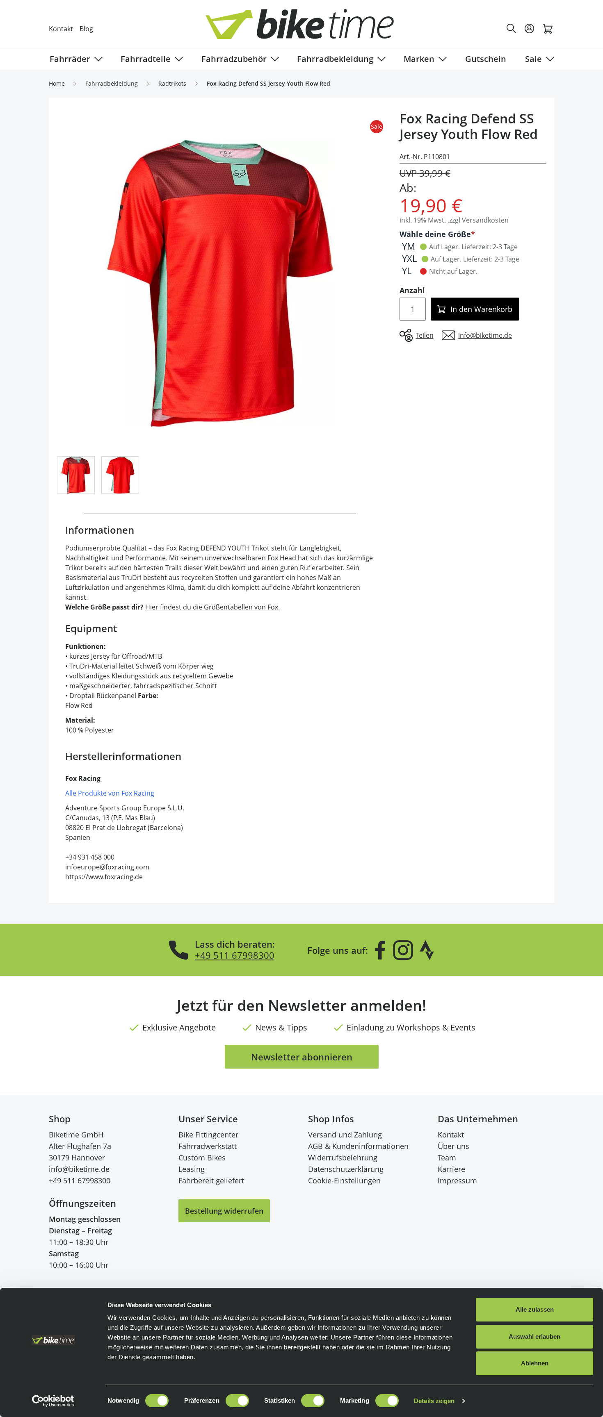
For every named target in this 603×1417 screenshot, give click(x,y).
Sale (533, 58)
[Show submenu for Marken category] (441, 59)
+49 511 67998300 (234, 955)
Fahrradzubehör (234, 58)
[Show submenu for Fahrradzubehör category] (273, 59)
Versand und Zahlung (345, 1135)
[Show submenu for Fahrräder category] (97, 59)
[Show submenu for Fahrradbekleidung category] (380, 59)
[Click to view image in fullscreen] (220, 283)
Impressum (457, 1180)
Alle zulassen (535, 1309)
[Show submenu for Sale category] (548, 59)
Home (57, 83)
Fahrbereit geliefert (211, 1180)
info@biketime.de (79, 1169)
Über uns (453, 1146)
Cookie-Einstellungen (344, 1180)
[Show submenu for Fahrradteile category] (177, 59)
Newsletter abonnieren (301, 1057)
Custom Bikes (202, 1157)
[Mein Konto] (529, 28)
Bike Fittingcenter (208, 1135)
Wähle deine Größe (435, 234)
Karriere (451, 1169)
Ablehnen (534, 1363)
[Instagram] (403, 950)
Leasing (191, 1169)
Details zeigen (434, 1400)
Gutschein (485, 58)
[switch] (237, 1400)
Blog (86, 28)
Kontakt (61, 28)
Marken (419, 58)
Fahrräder (70, 58)
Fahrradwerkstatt (207, 1146)
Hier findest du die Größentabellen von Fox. (212, 607)
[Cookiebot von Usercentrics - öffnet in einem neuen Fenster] (53, 1401)
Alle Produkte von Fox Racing (109, 793)
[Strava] (427, 950)
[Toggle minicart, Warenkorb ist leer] (547, 28)
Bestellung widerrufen (224, 1211)
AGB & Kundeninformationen (358, 1146)
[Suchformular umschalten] (511, 28)
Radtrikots (172, 83)
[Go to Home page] (306, 28)
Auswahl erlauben (534, 1336)
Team (447, 1157)
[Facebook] (380, 950)
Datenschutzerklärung (346, 1169)
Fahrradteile (146, 58)
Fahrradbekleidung (335, 58)
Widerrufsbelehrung (342, 1157)
